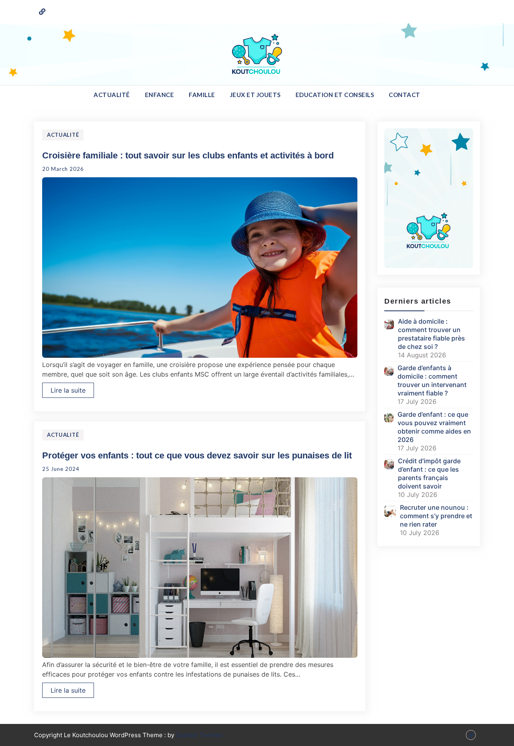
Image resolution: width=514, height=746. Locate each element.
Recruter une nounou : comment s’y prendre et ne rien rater (436, 515)
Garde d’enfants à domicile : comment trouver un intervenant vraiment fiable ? (432, 380)
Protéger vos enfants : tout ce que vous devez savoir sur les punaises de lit (197, 455)
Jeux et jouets (255, 94)
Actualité (112, 94)
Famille (202, 94)
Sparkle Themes (199, 735)
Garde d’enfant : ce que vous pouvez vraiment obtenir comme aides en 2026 (434, 427)
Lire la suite (68, 390)
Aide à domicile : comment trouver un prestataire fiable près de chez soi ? (431, 334)
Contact (404, 94)
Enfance (159, 94)
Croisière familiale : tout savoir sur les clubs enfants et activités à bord (188, 155)
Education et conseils (335, 94)
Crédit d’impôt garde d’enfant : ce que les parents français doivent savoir (429, 473)
